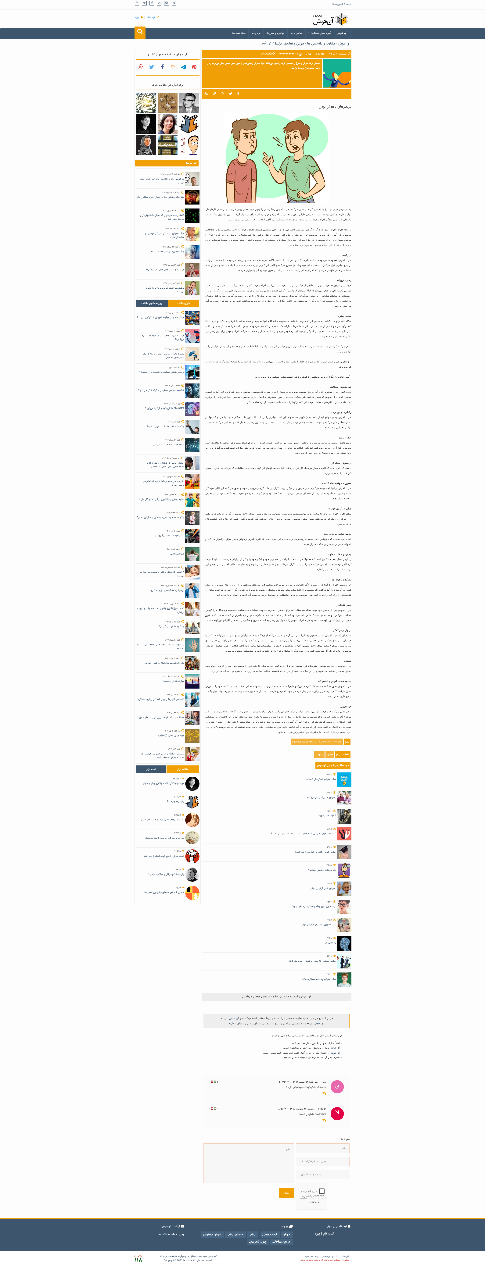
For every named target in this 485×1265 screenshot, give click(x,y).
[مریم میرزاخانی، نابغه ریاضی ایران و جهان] (146, 124)
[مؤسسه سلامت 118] (138, 1258)
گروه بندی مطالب (321, 33)
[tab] (152, 303)
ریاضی (286, 1023)
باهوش (319, 755)
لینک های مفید (311, 1257)
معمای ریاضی (254, 1023)
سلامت (174, 1256)
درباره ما (255, 33)
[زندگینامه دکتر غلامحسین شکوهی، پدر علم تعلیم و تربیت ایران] (189, 103)
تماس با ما (296, 33)
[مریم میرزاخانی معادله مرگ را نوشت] (146, 145)
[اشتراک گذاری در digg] (206, 94)
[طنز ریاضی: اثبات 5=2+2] (189, 145)
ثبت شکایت (239, 33)
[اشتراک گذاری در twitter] (231, 94)
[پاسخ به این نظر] (324, 1094)
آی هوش (342, 33)
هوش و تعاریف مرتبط (289, 43)
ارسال (286, 1193)
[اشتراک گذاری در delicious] (214, 94)
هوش (330, 755)
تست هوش (268, 1023)
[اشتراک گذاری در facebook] (238, 94)
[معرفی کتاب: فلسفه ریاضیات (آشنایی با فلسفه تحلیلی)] (168, 145)
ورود (137, 18)
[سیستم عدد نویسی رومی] (168, 103)
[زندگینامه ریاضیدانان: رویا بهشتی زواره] (168, 124)
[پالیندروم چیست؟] (189, 124)
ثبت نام (151, 18)
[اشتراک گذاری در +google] (222, 94)
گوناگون (266, 43)
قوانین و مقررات (275, 33)
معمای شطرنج (236, 1023)
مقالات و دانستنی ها (321, 43)
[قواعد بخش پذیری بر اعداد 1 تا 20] (146, 103)
